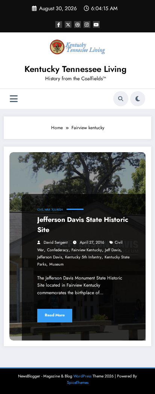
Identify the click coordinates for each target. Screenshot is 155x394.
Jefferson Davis (49, 257)
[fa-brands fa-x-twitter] (68, 24)
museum (56, 264)
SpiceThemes (77, 382)
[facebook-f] (58, 24)
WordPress (82, 376)
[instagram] (87, 24)
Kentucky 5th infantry (83, 257)
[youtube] (96, 24)
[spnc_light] (137, 98)
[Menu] (13, 99)
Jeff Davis (112, 250)
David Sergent (56, 242)
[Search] (120, 98)
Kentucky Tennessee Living (75, 69)
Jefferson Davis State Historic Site (82, 225)
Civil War (43, 210)
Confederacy (57, 250)
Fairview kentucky (86, 250)
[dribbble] (77, 24)
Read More (55, 315)
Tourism (57, 210)
